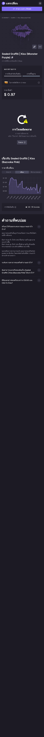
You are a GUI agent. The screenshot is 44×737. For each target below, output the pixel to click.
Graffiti (13, 18)
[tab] (8, 172)
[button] (39, 226)
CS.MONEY (5, 18)
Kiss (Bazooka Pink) (24, 18)
